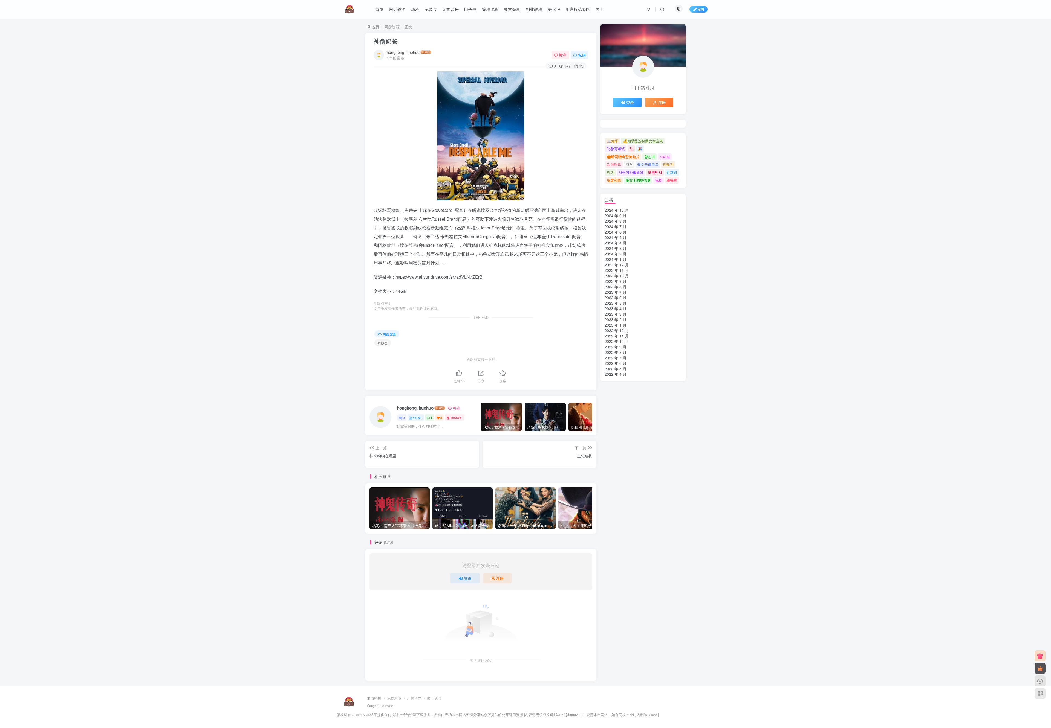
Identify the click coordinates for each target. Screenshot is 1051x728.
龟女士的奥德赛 (638, 180)
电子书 (470, 9)
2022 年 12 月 (617, 330)
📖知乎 (612, 141)
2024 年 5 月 (615, 237)
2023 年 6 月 (615, 297)
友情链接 (374, 698)
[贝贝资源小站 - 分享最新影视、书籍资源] (349, 701)
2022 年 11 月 (617, 336)
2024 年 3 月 (615, 248)
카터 (629, 164)
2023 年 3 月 (615, 314)
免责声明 (394, 698)
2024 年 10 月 (617, 210)
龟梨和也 (614, 180)
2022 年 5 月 (615, 368)
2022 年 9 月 (615, 347)
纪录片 (431, 9)
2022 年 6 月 (615, 363)
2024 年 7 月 (615, 226)
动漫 (415, 9)
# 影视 (382, 342)
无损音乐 (450, 9)
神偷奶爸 (386, 41)
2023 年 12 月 (617, 264)
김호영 (671, 172)
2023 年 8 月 (615, 286)
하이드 (664, 156)
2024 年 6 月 (615, 232)
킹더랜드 (614, 164)
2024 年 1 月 (615, 259)
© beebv (358, 714)
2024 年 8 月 (615, 221)
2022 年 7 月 (615, 357)
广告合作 (414, 698)
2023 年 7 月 (615, 292)
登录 (468, 578)
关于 (600, 9)
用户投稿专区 (577, 9)
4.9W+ (417, 417)
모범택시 (655, 172)
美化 (552, 9)
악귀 (610, 172)
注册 (500, 578)
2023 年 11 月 (617, 270)
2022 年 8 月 (615, 352)
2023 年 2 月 (615, 319)
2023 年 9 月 (615, 281)
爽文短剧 (512, 9)
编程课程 (490, 9)
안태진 (668, 164)
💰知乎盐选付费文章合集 (643, 141)
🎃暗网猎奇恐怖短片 (623, 156)
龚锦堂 (671, 180)
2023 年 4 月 (615, 308)
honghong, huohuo (403, 52)
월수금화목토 (648, 164)
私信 (582, 55)
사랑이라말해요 (631, 172)
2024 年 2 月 (615, 254)
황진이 (649, 156)
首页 (379, 9)
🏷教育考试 (616, 148)
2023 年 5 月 (615, 303)
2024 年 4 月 (615, 243)
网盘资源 (397, 9)
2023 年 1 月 (615, 325)
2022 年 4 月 (615, 374)
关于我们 (434, 698)
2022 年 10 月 (617, 341)
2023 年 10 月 (617, 275)
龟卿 (658, 180)
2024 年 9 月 (615, 215)
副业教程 (534, 9)
